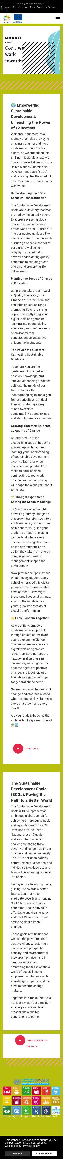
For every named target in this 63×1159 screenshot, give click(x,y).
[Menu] (58, 19)
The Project (17, 7)
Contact (4, 9)
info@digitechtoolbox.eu (32, 3)
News (26, 7)
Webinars (52, 7)
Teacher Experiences (38, 7)
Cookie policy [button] (13, 1145)
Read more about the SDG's (37, 1043)
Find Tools (31, 748)
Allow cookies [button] (44, 1153)
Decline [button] (17, 1153)
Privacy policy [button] (31, 1145)
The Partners (6, 7)
